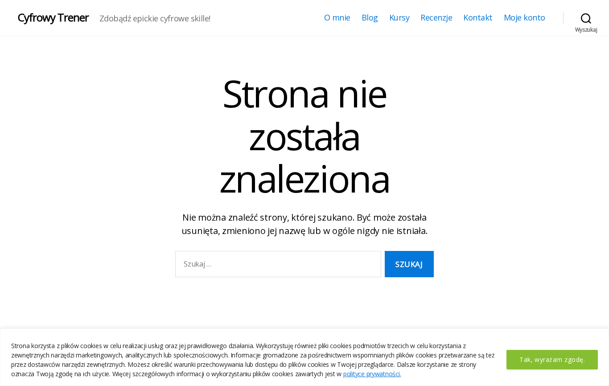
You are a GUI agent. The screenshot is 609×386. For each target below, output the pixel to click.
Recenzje (436, 18)
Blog (370, 18)
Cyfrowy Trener (53, 17)
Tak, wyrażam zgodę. (552, 359)
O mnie (337, 18)
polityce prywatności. (372, 374)
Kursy (399, 18)
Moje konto (524, 18)
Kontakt (478, 18)
